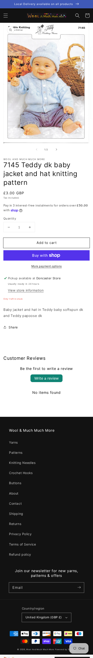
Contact (15, 503)
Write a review (46, 378)
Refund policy (20, 554)
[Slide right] (56, 149)
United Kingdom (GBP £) (44, 617)
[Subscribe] (79, 587)
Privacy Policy (20, 534)
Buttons (15, 483)
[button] (6, 16)
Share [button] (13, 327)
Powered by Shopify (65, 649)
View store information (26, 290)
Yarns (13, 442)
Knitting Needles (22, 463)
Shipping (16, 514)
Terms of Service (22, 544)
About (14, 493)
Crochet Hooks (21, 473)
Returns (15, 524)
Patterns (16, 452)
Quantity (9, 218)
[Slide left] (37, 149)
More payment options (46, 266)
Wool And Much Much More (40, 649)
